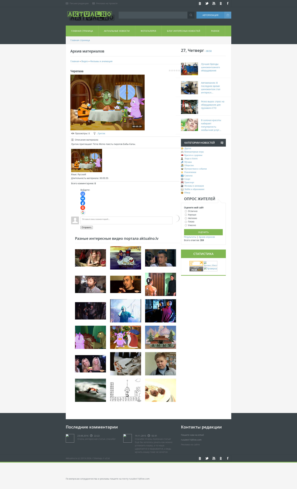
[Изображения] (86, 160)
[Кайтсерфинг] (90, 389)
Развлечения (190, 172)
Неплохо (192, 218)
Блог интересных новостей (183, 30)
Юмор (187, 192)
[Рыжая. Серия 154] (160, 257)
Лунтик (101, 133)
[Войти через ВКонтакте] (82, 198)
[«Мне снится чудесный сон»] (90, 257)
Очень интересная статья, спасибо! (96, 438)
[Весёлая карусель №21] (125, 257)
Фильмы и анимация (101, 61)
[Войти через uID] (82, 193)
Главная (74, 61)
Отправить (87, 227)
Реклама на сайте (190, 444)
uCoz (107, 458)
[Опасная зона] (160, 363)
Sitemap (97, 458)
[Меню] (160, 336)
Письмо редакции (79, 3)
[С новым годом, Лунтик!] (125, 336)
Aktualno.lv (71, 458)
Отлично (192, 211)
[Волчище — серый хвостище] (125, 363)
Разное (215, 30)
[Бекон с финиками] (160, 389)
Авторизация (210, 15)
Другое (187, 148)
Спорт (187, 179)
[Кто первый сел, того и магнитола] (160, 310)
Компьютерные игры (194, 152)
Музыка (188, 162)
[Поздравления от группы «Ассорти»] (90, 363)
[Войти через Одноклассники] (175, 218)
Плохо (191, 221)
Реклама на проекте (107, 3)
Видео (84, 61)
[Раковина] (90, 336)
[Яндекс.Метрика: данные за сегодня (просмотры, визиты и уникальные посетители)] (210, 263)
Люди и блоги (191, 158)
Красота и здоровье (193, 155)
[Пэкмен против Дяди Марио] (125, 389)
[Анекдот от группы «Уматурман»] (90, 284)
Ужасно (192, 225)
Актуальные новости (117, 30)
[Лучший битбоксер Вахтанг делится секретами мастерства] (125, 284)
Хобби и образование (194, 189)
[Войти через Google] (82, 212)
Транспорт (189, 182)
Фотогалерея (148, 30)
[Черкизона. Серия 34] (90, 310)
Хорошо (192, 214)
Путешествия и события (195, 169)
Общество (189, 165)
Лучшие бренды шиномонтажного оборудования (210, 67)
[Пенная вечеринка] (160, 284)
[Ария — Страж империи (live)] (125, 310)
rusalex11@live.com (139, 478)
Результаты (190, 236)
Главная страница (82, 30)
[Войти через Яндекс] (82, 207)
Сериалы (188, 175)
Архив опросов (207, 236)
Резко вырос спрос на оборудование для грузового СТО (212, 104)
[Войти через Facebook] (82, 203)
